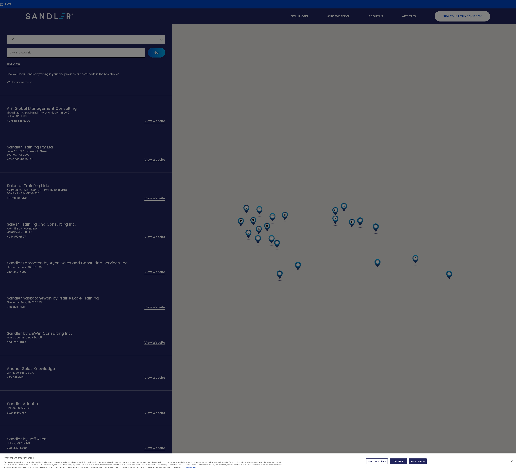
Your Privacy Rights (377, 461)
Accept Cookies (418, 461)
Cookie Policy (190, 467)
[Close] (512, 461)
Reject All (398, 461)
